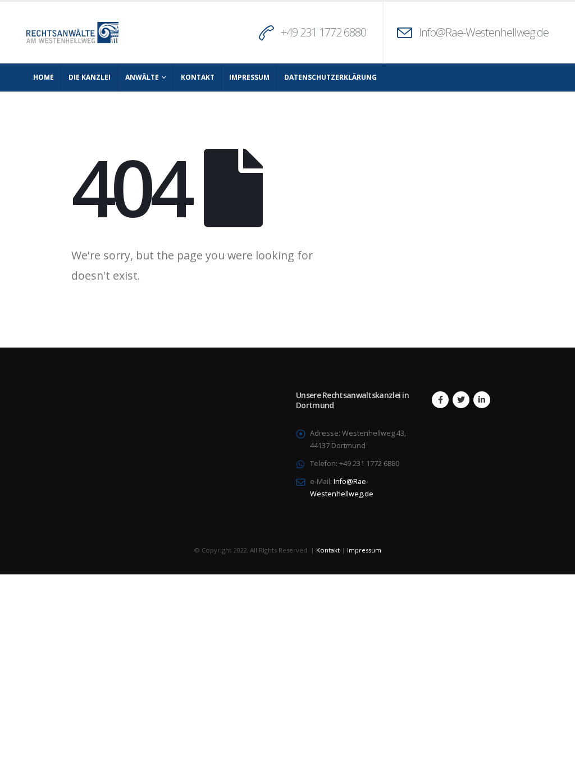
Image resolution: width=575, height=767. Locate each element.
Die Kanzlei (90, 77)
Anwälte (142, 77)
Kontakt (198, 77)
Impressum (249, 77)
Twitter (461, 399)
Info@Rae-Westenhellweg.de (484, 32)
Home (43, 77)
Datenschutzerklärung (330, 77)
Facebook (440, 399)
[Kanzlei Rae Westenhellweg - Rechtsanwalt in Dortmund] (72, 32)
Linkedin (481, 399)
